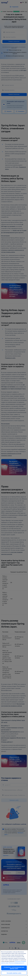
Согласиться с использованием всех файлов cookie (14, 967)
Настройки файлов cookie (14, 973)
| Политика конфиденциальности (16, 963)
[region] (14, 963)
